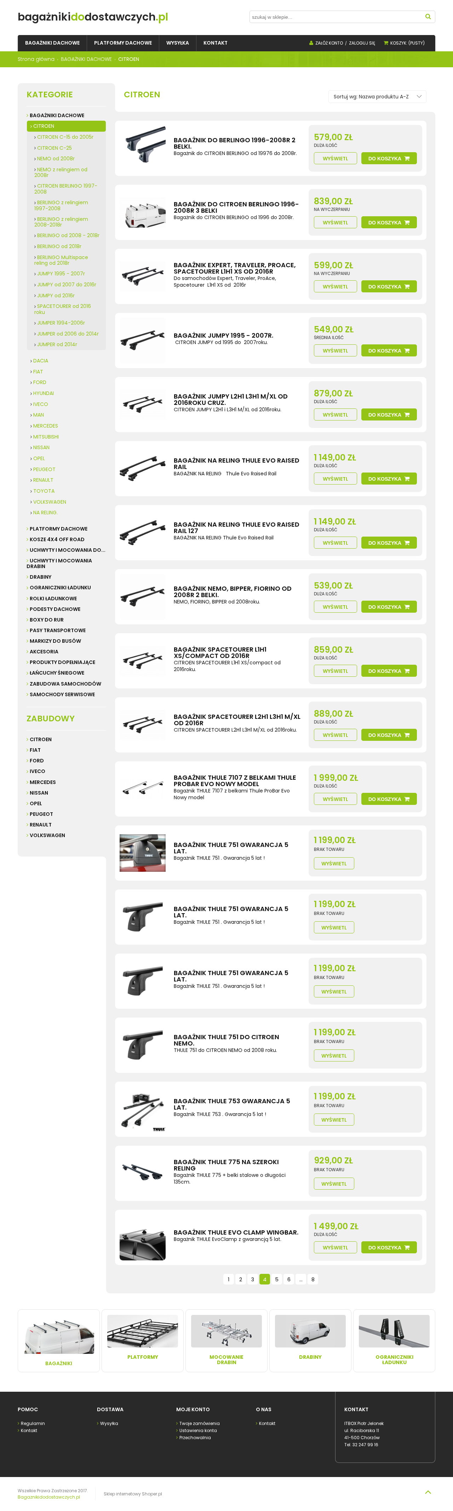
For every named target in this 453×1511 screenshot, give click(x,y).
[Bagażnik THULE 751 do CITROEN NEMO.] (142, 1045)
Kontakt (29, 1430)
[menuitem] (52, 43)
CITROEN (43, 126)
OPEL (39, 458)
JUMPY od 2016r (56, 295)
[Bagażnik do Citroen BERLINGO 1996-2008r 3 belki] (142, 212)
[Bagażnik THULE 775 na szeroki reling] (142, 1173)
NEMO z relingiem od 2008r (60, 172)
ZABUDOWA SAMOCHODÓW (65, 683)
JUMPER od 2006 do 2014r (68, 333)
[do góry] (428, 1492)
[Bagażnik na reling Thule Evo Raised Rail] (142, 468)
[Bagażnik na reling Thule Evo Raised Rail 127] (142, 532)
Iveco (37, 771)
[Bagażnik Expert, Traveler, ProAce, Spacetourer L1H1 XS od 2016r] (142, 276)
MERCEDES (45, 425)
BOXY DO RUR (47, 619)
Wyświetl (335, 158)
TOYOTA (44, 490)
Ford (37, 760)
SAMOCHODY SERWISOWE (62, 694)
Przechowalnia (195, 1438)
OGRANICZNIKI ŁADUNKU (60, 587)
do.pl (93, 17)
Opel (36, 803)
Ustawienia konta (198, 1430)
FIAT (38, 371)
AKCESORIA (44, 651)
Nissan (39, 792)
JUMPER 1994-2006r (61, 322)
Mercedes (43, 782)
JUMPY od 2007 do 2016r (66, 284)
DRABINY (40, 576)
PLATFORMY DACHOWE (58, 528)
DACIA (40, 360)
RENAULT (43, 479)
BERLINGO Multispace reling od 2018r (61, 260)
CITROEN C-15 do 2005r (65, 137)
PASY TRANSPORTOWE (58, 630)
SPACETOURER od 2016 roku (62, 309)
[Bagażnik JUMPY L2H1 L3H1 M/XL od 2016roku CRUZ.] (142, 404)
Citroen (41, 739)
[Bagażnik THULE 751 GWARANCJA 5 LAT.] (142, 853)
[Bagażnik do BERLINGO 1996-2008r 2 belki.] (142, 148)
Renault (41, 824)
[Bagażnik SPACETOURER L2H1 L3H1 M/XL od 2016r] (142, 725)
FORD (39, 382)
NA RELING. (45, 512)
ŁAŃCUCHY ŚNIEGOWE (57, 672)
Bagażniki (58, 1363)
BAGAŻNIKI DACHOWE (57, 115)
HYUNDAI (43, 393)
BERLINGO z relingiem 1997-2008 (61, 205)
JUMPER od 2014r (57, 344)
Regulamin (33, 1423)
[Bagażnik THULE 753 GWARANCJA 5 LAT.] (142, 1109)
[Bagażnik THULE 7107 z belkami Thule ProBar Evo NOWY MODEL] (142, 789)
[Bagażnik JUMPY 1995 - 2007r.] (142, 340)
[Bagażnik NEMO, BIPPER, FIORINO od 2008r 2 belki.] (142, 596)
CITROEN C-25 (54, 147)
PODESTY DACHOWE (55, 609)
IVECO (40, 404)
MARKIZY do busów (55, 641)
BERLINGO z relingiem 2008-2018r (61, 222)
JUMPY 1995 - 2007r (61, 273)
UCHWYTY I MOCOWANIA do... (67, 550)
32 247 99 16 (365, 1445)
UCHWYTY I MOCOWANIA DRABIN (59, 563)
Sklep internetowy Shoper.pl (133, 1494)
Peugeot (41, 814)
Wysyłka (109, 1423)
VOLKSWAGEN (49, 501)
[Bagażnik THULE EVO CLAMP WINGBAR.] (142, 1237)
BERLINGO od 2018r (59, 246)
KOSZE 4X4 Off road (57, 539)
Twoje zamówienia (199, 1423)
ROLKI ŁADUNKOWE (53, 598)
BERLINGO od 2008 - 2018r (68, 235)
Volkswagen (47, 835)
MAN (38, 414)
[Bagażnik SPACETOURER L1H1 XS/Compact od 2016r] (142, 660)
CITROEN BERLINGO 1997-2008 (65, 188)
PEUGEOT (44, 469)
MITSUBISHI (46, 436)
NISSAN (41, 447)
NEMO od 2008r (56, 158)
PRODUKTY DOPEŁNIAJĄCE (62, 662)
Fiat (35, 750)
